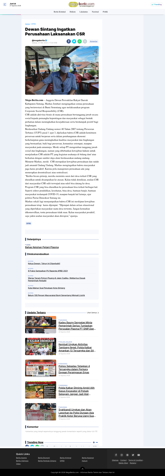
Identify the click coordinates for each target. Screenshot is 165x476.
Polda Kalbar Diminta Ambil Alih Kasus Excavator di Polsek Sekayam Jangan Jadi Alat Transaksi (77, 391)
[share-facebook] (69, 41)
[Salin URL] (85, 41)
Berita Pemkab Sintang (47, 461)
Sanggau (64, 385)
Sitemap (115, 460)
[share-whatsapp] (79, 41)
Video (18, 464)
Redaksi (133, 463)
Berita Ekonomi (44, 458)
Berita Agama (21, 458)
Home (27, 24)
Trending (158, 4)
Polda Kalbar (66, 341)
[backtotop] (82, 469)
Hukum (72, 11)
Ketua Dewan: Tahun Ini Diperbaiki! (44, 263)
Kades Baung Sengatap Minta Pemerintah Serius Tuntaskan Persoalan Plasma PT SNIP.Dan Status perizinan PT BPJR (76, 325)
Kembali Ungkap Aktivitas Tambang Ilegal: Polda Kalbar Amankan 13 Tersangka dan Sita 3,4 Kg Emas (77, 347)
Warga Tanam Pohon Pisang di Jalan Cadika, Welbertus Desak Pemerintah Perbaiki (56, 279)
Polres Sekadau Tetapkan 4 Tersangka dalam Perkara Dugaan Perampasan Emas (74, 369)
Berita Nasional (88, 458)
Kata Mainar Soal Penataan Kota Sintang (46, 288)
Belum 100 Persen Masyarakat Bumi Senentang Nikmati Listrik (56, 295)
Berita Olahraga (22, 461)
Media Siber (123, 463)
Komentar (93, 41)
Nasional (95, 11)
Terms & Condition (135, 460)
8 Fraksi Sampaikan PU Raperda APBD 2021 (48, 271)
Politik (105, 11)
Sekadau (63, 363)
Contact (123, 460)
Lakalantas (84, 11)
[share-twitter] (74, 41)
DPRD (28, 223)
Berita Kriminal (60, 11)
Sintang (63, 320)
